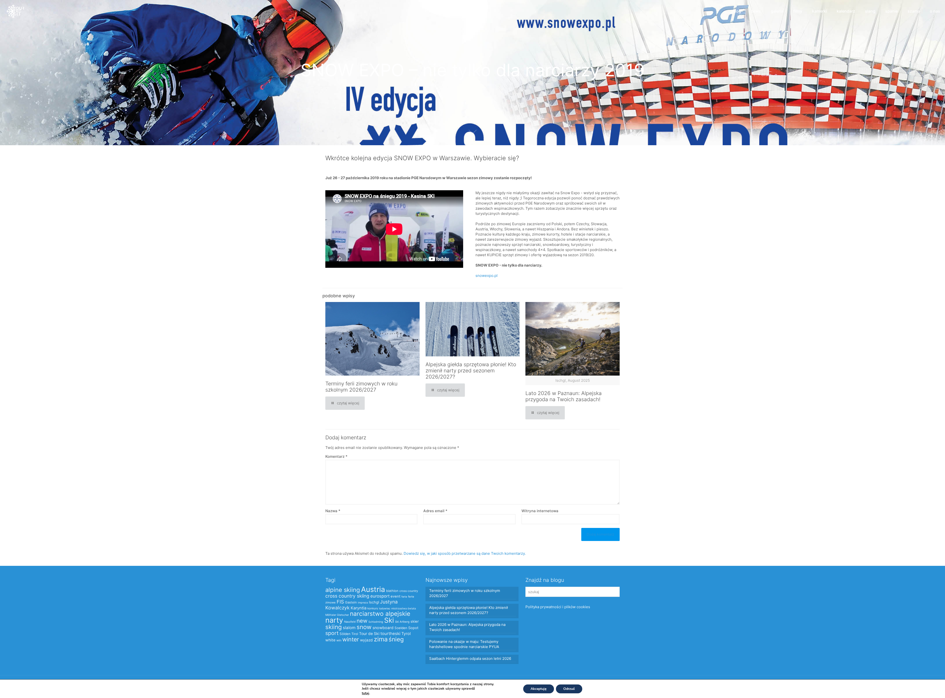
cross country (408, 591)
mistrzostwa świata (403, 608)
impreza (363, 602)
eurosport (380, 596)
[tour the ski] (15, 11)
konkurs (372, 608)
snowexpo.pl (486, 275)
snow (364, 627)
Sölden (345, 634)
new (362, 621)
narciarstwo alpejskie (380, 613)
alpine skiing (342, 589)
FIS (340, 602)
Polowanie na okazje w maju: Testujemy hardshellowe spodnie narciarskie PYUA (464, 644)
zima (381, 639)
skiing (333, 627)
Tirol (354, 634)
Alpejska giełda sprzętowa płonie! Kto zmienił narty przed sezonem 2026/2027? (470, 370)
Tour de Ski (369, 633)
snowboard (383, 627)
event (395, 596)
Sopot (413, 628)
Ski (389, 620)
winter (350, 639)
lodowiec (384, 608)
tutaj (365, 693)
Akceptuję (539, 688)
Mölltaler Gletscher (337, 615)
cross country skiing (347, 596)
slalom (349, 627)
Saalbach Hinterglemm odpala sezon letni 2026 (470, 658)
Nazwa (332, 510)
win (338, 640)
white (330, 640)
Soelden (400, 628)
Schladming (375, 621)
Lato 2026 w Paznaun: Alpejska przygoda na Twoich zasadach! (563, 396)
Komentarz (336, 456)
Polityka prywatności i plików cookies (557, 606)
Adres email (435, 510)
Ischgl (374, 602)
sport (332, 633)
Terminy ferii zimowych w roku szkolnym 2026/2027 (361, 387)
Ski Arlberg (402, 621)
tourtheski (390, 633)
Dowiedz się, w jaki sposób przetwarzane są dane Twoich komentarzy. (465, 553)
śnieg (396, 639)
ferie (404, 596)
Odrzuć (569, 688)
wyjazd (366, 640)
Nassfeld (350, 621)
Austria (373, 589)
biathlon (392, 591)
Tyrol (406, 633)
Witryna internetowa (539, 510)
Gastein (351, 602)
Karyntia (358, 607)
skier (414, 621)
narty (334, 620)
